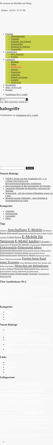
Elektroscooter (40, 255)
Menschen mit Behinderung (31, 265)
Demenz (14, 69)
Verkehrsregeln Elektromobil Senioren (19, 273)
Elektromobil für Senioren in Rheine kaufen (37, 250)
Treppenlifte (16, 49)
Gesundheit (10, 216)
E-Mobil (43, 233)
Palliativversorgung (19, 77)
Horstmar (44, 263)
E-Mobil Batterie (14, 237)
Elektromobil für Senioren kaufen (14, 253)
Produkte (9, 34)
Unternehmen (11, 52)
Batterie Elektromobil (9, 233)
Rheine (38, 269)
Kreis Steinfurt (9, 266)
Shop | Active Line (13, 87)
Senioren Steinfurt (5, 271)
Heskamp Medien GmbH (16, 437)
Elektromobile (17, 44)
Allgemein (9, 211)
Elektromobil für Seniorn (37, 253)
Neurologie (16, 72)
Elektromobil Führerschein (11, 250)
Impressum (10, 365)
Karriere (14, 57)
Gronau (21, 263)
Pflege (13, 64)
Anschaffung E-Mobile (24, 230)
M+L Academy (17, 54)
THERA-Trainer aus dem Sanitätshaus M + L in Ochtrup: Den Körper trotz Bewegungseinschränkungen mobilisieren (26, 181)
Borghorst (37, 233)
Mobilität (15, 62)
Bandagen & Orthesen (20, 47)
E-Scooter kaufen (35, 245)
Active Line (16, 82)
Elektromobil (46, 245)
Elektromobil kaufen (8, 255)
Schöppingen (45, 269)
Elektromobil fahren (30, 247)
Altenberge (3, 230)
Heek (39, 263)
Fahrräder (15, 39)
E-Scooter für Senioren (19, 245)
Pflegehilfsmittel (18, 36)
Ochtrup (10, 269)
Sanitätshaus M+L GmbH (16, 94)
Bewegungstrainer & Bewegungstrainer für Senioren (28, 186)
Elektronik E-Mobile (26, 255)
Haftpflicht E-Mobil (31, 263)
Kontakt (8, 90)
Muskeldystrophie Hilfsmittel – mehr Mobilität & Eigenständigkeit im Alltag (26, 199)
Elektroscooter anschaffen (13, 259)
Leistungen (10, 59)
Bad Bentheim (47, 230)
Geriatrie (14, 80)
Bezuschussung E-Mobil (26, 233)
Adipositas (15, 75)
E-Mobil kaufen (27, 241)
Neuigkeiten (10, 85)
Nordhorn (3, 269)
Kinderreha (16, 67)
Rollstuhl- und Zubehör (21, 41)
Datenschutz (10, 362)
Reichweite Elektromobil (24, 269)
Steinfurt (14, 271)
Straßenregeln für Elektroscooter (28, 271)
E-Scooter (44, 241)
